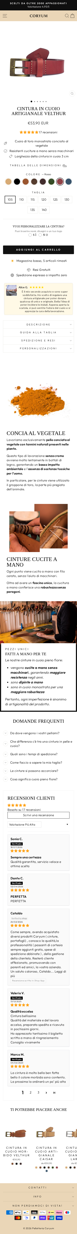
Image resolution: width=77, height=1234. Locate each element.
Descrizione (38, 324)
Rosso (60, 181)
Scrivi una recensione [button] (38, 815)
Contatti (37, 1187)
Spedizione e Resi (38, 340)
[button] (29, 132)
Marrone (25, 181)
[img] (38, 851)
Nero (17, 181)
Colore (38, 174)
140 (44, 210)
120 (43, 200)
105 (10, 200)
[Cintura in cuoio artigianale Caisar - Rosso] (57, 1167)
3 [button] (38, 1092)
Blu (68, 181)
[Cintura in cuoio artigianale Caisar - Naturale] (36, 1167)
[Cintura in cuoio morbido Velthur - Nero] (16, 1163)
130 (66, 200)
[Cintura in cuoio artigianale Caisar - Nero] (44, 1167)
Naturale (8, 181)
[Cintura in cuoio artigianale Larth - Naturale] (66, 1167)
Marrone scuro (42, 181)
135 (32, 210)
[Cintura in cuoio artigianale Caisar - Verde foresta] (52, 1167)
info (37, 1196)
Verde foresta (51, 181)
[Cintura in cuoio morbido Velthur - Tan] (12, 1163)
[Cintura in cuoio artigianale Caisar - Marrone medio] (48, 1167)
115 (33, 200)
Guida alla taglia (38, 332)
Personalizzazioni (38, 348)
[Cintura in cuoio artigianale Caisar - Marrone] (40, 1167)
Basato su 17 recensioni (24, 810)
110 (21, 200)
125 (55, 200)
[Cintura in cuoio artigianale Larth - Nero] (70, 1167)
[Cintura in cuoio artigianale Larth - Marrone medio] (74, 1167)
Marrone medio (34, 181)
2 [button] (30, 1092)
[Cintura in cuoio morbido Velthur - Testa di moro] (20, 1163)
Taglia (38, 192)
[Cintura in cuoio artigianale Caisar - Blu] (46, 1171)
